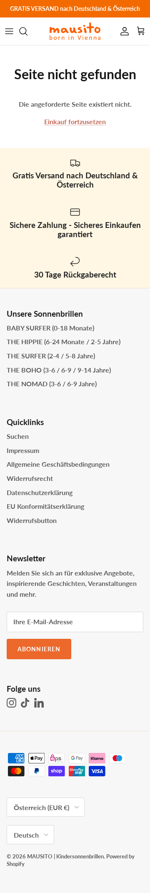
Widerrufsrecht (30, 478)
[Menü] (9, 31)
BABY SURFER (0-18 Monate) (50, 328)
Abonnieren (39, 649)
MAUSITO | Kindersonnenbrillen (65, 856)
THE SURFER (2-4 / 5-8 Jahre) (51, 356)
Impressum (23, 450)
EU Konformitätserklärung (45, 506)
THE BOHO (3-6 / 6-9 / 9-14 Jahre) (59, 370)
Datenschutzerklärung (39, 492)
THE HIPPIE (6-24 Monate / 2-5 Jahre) (63, 341)
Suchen (18, 436)
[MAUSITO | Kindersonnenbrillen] (75, 31)
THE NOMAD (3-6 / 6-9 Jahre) (52, 384)
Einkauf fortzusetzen (75, 121)
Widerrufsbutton (32, 520)
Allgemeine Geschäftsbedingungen (58, 464)
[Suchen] (27, 31)
